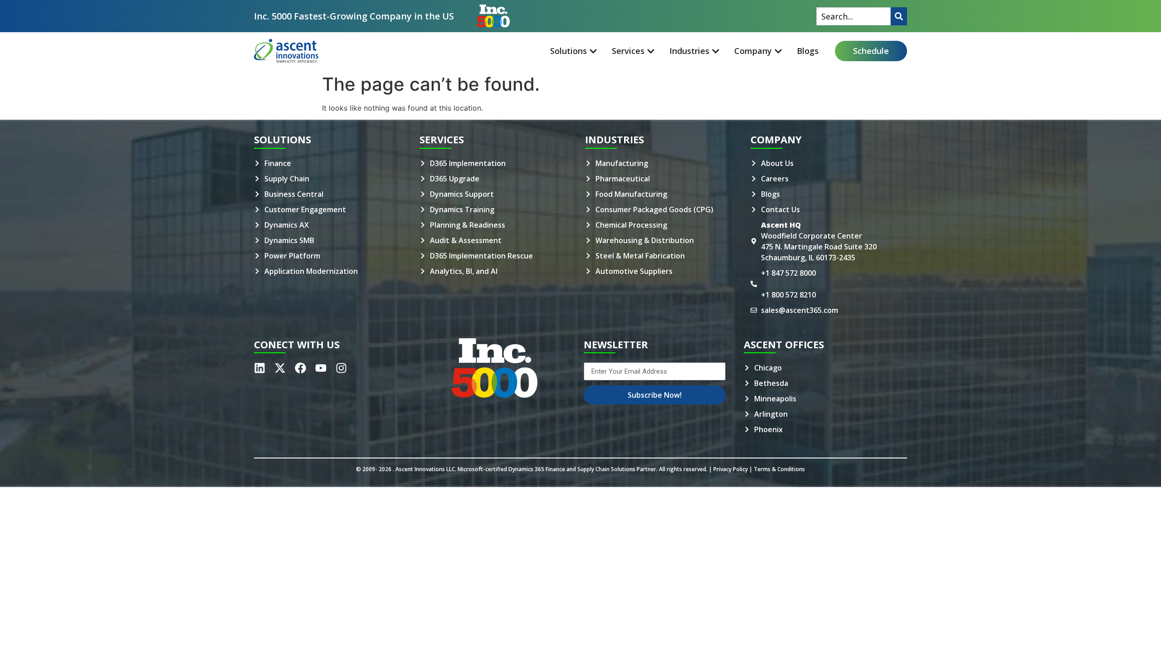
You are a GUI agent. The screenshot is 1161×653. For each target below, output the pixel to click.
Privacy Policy (730, 469)
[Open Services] (651, 51)
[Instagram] (341, 368)
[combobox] (853, 16)
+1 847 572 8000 (788, 273)
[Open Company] (778, 51)
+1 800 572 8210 (788, 295)
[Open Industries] (716, 51)
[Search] (899, 16)
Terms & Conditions (779, 469)
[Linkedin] (259, 368)
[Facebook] (300, 368)
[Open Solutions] (593, 51)
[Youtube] (321, 368)
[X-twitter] (280, 368)
